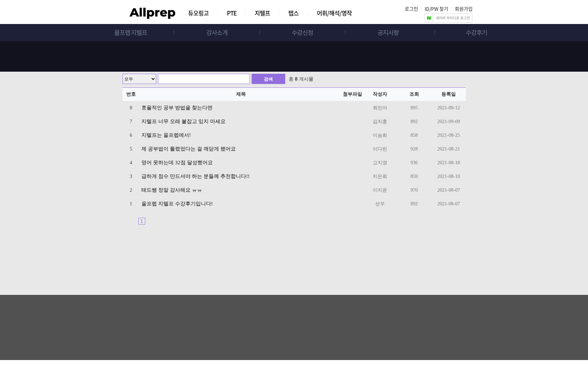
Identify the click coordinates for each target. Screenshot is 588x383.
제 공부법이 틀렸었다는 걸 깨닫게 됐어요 (188, 149)
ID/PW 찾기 (436, 8)
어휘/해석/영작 (334, 13)
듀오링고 (198, 13)
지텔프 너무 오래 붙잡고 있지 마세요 (183, 121)
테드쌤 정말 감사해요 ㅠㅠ (171, 190)
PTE (232, 13)
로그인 (411, 8)
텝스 (293, 13)
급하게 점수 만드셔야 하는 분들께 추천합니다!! (195, 176)
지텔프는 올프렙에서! (166, 135)
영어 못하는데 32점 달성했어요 (177, 162)
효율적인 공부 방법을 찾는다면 (176, 107)
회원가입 (464, 8)
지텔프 (262, 13)
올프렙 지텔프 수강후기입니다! (177, 203)
